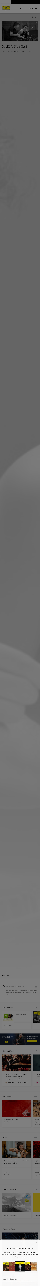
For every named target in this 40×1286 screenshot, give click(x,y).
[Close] (36, 1243)
